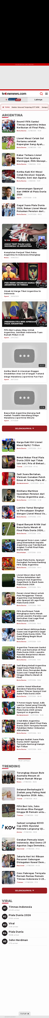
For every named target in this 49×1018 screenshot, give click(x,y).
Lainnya (38, 99)
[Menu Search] (41, 93)
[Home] (14, 93)
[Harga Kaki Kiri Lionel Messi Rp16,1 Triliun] (8, 445)
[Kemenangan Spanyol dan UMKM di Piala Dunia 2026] (8, 193)
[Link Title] (24, 236)
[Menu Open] (46, 93)
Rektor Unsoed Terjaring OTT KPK (25, 107)
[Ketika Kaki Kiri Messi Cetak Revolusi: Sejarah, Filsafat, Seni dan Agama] (8, 176)
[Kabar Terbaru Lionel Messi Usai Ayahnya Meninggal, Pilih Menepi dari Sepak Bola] (8, 159)
